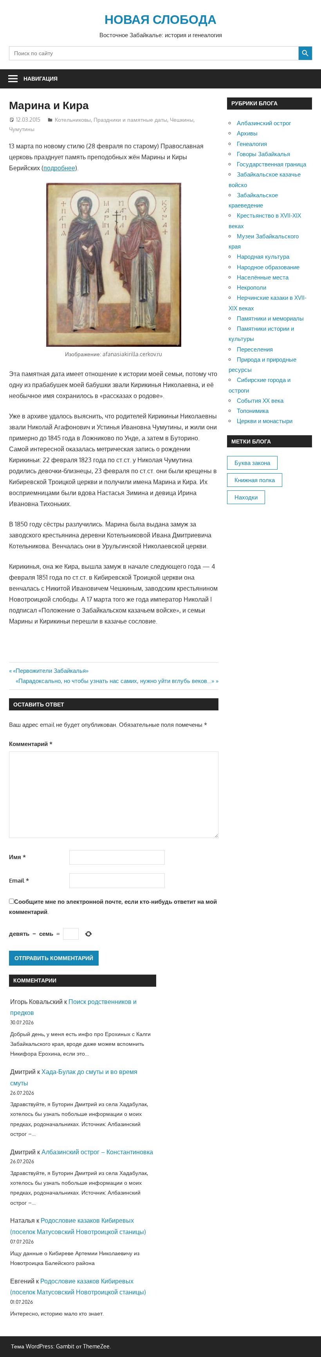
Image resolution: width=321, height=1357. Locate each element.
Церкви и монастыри (264, 421)
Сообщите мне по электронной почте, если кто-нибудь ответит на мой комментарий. (113, 906)
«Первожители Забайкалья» (50, 670)
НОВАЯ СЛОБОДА (160, 19)
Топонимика (253, 410)
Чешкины (181, 119)
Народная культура (263, 256)
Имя (17, 857)
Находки (246, 497)
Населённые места (263, 277)
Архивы (247, 133)
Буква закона (252, 463)
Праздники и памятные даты (130, 119)
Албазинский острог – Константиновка (97, 1152)
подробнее (59, 168)
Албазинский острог (264, 123)
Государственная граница (271, 164)
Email (19, 880)
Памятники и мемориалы (270, 318)
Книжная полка (254, 480)
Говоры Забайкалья (263, 154)
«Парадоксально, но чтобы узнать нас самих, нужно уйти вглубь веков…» (115, 681)
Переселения (255, 349)
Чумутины (21, 129)
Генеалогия (252, 144)
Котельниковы (73, 119)
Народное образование (268, 267)
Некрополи (251, 287)
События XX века (260, 400)
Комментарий (30, 744)
